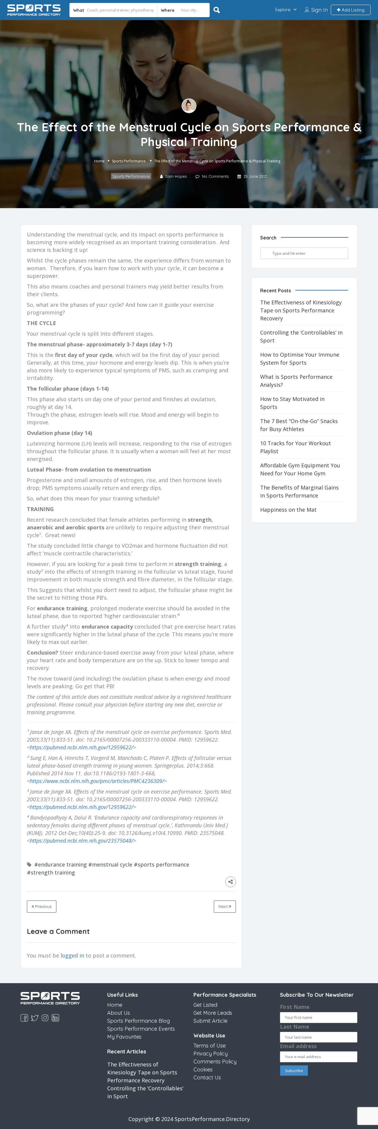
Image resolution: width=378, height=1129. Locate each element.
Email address (298, 1046)
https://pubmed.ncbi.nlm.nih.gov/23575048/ (81, 840)
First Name (294, 1006)
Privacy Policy (210, 1053)
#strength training (51, 872)
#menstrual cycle (110, 864)
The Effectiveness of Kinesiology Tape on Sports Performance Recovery (301, 310)
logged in (72, 955)
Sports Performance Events (141, 1028)
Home (99, 161)
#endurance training (60, 864)
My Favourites (124, 1036)
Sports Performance (129, 161)
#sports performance (161, 864)
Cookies (203, 1069)
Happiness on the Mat (288, 509)
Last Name (294, 1026)
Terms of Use (209, 1045)
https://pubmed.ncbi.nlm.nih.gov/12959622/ (81, 747)
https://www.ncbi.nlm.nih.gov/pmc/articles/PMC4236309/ (97, 780)
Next (224, 906)
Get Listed (205, 1004)
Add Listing (352, 10)
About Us (118, 1012)
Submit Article (210, 1020)
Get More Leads (212, 1012)
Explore (283, 9)
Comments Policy (215, 1061)
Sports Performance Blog (138, 1020)
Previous (43, 906)
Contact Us (207, 1077)
